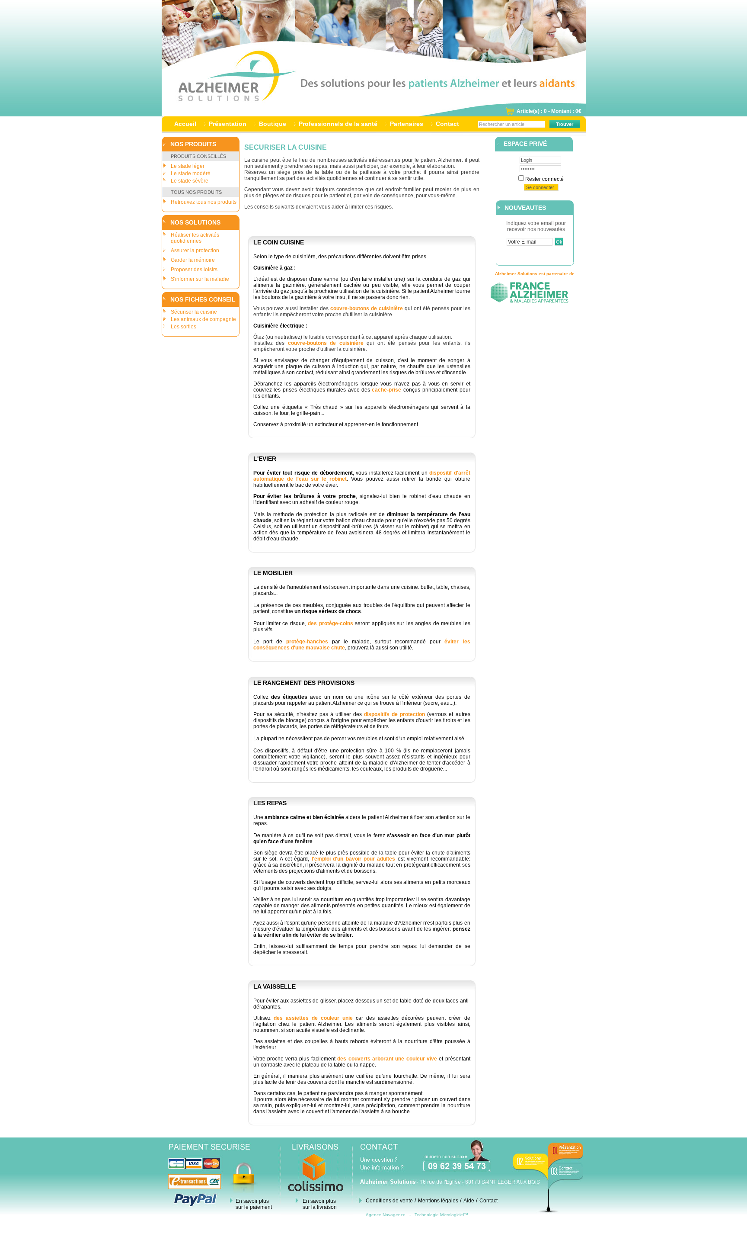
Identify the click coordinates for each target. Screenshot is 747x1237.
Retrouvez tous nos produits (203, 202)
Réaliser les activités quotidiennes (195, 238)
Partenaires (406, 123)
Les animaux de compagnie (203, 319)
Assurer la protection (195, 250)
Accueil (185, 123)
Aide (468, 1201)
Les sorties (183, 327)
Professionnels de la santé (338, 123)
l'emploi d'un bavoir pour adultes (354, 859)
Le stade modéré (191, 173)
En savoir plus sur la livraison (320, 1204)
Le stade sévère (189, 181)
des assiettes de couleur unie (313, 1018)
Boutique (272, 123)
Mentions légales (438, 1201)
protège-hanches (307, 642)
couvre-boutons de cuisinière (366, 308)
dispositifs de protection (394, 714)
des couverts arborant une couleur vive (387, 1059)
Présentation (227, 123)
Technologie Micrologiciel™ (441, 1214)
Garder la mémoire (193, 260)
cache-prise (386, 390)
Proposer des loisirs (194, 270)
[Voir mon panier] (509, 114)
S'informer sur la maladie (200, 279)
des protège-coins (330, 623)
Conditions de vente (389, 1201)
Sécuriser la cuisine (194, 312)
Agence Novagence (385, 1214)
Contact (447, 123)
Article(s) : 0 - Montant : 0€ (549, 111)
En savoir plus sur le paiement (254, 1204)
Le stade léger (187, 166)
